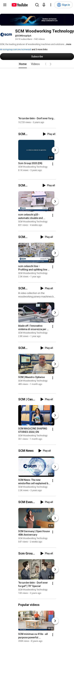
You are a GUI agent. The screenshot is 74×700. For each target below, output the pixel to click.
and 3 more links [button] (39, 49)
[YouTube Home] (19, 5)
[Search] (37, 5)
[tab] (23, 64)
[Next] (55, 150)
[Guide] (5, 5)
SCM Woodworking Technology (32, 167)
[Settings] (51, 5)
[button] (50, 64)
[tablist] (37, 64)
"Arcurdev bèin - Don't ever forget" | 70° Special (37, 118)
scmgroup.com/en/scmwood (16, 49)
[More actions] (52, 163)
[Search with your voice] (43, 4)
